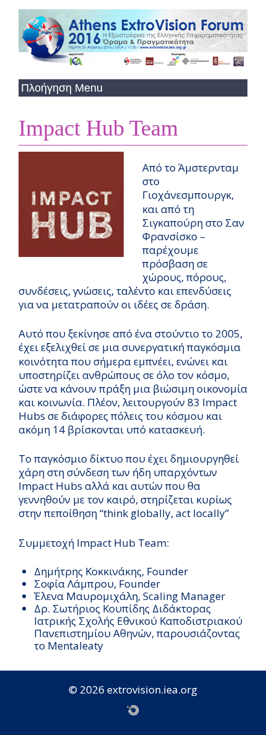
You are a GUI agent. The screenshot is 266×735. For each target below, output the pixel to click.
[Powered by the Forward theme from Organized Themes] (133, 709)
